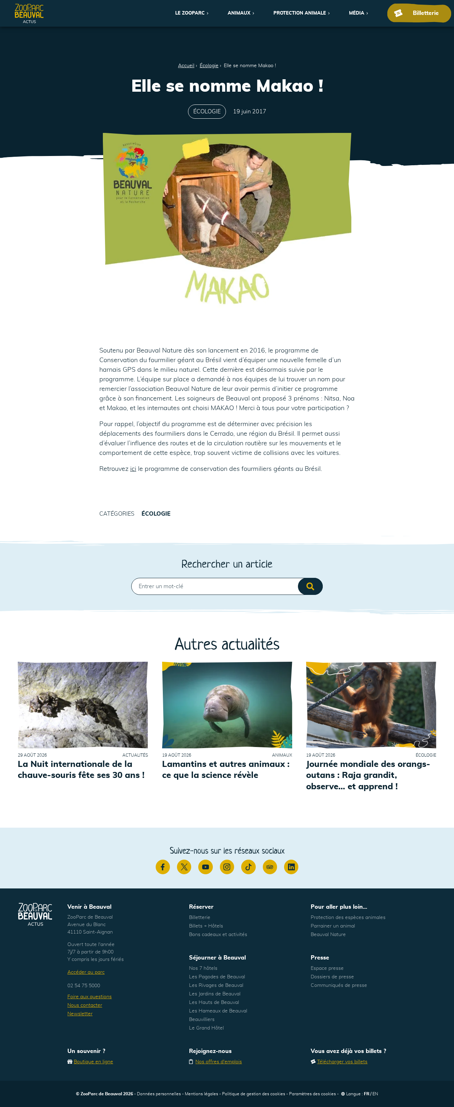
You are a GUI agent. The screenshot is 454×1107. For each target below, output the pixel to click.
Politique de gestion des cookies (253, 1094)
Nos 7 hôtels (203, 968)
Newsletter (80, 1013)
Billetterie (199, 917)
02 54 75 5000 (83, 985)
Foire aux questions (89, 996)
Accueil (186, 65)
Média (356, 13)
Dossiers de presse (332, 976)
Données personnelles (159, 1094)
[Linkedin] (291, 867)
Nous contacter (84, 1005)
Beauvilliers (202, 1019)
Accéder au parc (86, 972)
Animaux (239, 13)
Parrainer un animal (333, 926)
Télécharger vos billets (342, 1061)
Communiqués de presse (339, 985)
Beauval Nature (328, 934)
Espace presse (327, 968)
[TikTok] (248, 867)
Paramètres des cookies (312, 1094)
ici (133, 469)
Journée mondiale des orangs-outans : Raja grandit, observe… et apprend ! (368, 775)
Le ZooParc (190, 13)
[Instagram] (227, 867)
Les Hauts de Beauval (214, 1002)
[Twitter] (184, 867)
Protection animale (299, 13)
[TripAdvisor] (270, 867)
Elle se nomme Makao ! (250, 65)
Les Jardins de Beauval (214, 994)
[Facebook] (163, 867)
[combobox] (227, 586)
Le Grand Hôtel (206, 1028)
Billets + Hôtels (206, 926)
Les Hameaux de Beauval (218, 1011)
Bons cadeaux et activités (218, 934)
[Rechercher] (310, 586)
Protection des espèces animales (348, 917)
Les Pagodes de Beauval (217, 976)
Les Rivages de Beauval (216, 985)
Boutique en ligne (93, 1061)
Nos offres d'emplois (218, 1061)
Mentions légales (201, 1094)
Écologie (209, 65)
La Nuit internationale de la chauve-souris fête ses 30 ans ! (81, 770)
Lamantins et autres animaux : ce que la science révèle (225, 770)
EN (375, 1094)
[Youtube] (205, 867)
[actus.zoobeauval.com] (29, 13)
